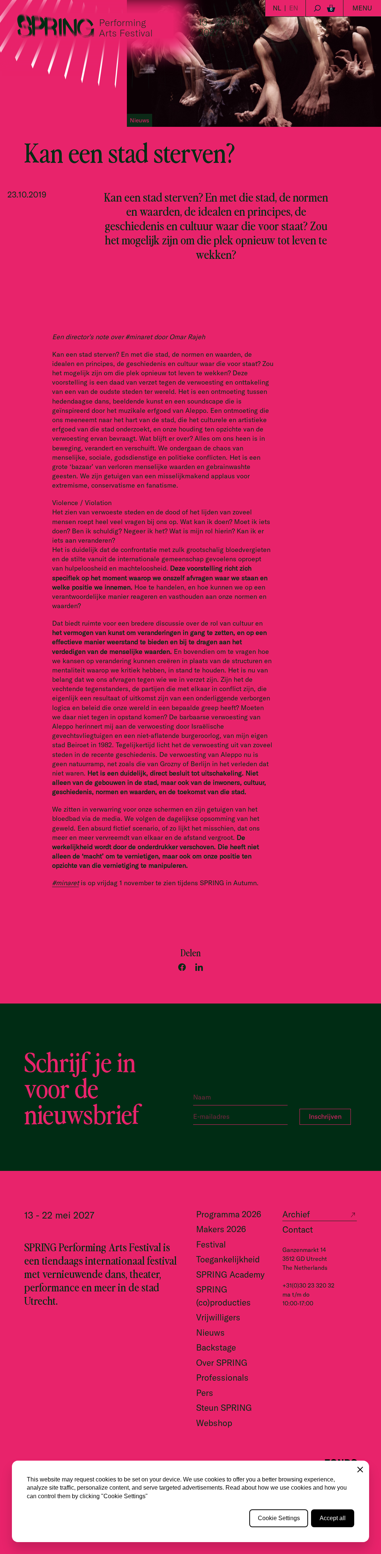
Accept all (333, 1518)
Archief (296, 1214)
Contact (297, 1229)
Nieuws (210, 1332)
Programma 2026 (228, 1214)
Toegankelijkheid (228, 1259)
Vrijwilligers (218, 1317)
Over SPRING (221, 1362)
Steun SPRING (224, 1407)
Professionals (222, 1377)
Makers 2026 (221, 1229)
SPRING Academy (230, 1274)
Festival (211, 1244)
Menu (362, 8)
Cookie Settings (279, 1518)
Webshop (214, 1422)
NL (277, 8)
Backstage (216, 1347)
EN (293, 8)
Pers (204, 1392)
